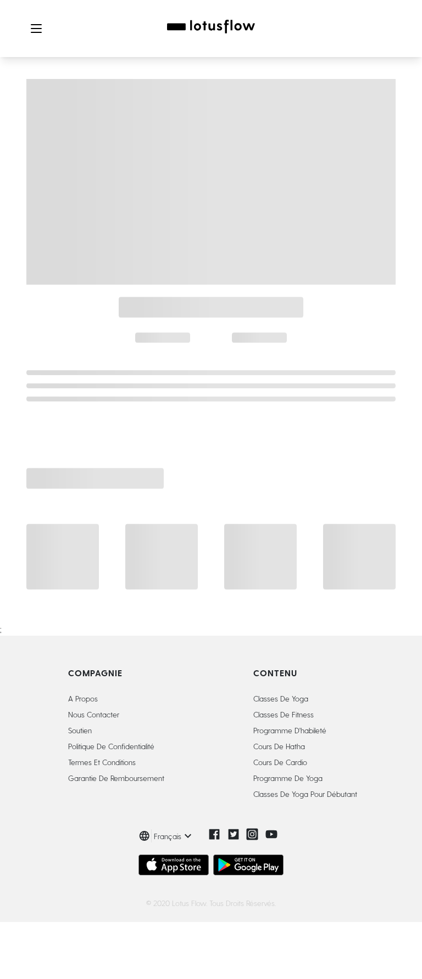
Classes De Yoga (280, 698)
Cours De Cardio (280, 762)
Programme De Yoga (288, 778)
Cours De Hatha (279, 746)
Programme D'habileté (289, 730)
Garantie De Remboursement (116, 778)
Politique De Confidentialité (111, 746)
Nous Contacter (93, 714)
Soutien (80, 730)
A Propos (83, 698)
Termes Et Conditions (102, 762)
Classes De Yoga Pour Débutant (305, 794)
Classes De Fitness (283, 714)
